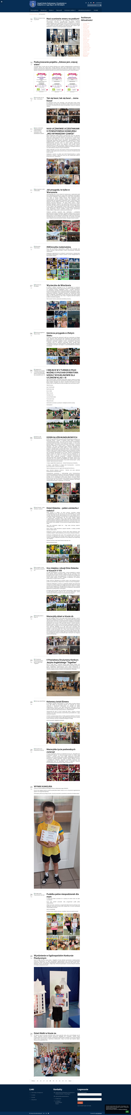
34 (65, 1081)
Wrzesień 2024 (86, 49)
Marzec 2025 (86, 41)
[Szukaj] (101, 5)
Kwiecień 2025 (86, 39)
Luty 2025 (85, 42)
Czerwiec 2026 (86, 23)
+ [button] (86, 2)
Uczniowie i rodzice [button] (69, 10)
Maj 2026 (85, 24)
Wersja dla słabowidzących (36, 1113)
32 (59, 1081)
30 (53, 1081)
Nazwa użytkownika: (82, 1092)
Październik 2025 (87, 34)
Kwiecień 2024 (86, 53)
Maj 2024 (85, 51)
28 (47, 1081)
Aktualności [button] (44, 10)
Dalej (70, 1081)
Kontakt (33, 1097)
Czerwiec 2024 (86, 50)
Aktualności (42, 14)
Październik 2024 (87, 47)
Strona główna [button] (34, 10)
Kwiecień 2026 (86, 26)
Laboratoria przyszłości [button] (84, 10)
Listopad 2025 (86, 32)
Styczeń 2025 (86, 43)
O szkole (33, 1095)
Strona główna (33, 14)
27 (43, 1081)
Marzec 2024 (86, 54)
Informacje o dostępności (37, 1092)
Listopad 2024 (86, 46)
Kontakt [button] (96, 10)
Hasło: (78, 1097)
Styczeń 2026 (86, 30)
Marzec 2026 (86, 27)
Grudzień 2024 (86, 45)
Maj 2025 (85, 38)
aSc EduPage (99, 1113)
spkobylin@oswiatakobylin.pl (62, 1096)
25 (37, 1081)
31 (56, 1081)
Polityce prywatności (123, 1109)
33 (62, 1081)
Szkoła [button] (50, 10)
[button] (91, 3)
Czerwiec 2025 (86, 36)
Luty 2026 (85, 28)
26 (40, 1081)
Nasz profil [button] (59, 10)
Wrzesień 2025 (86, 35)
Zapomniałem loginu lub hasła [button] (84, 1105)
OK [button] (127, 1111)
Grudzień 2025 (86, 31)
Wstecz (33, 1081)
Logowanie (99, 2)
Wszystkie (85, 56)
